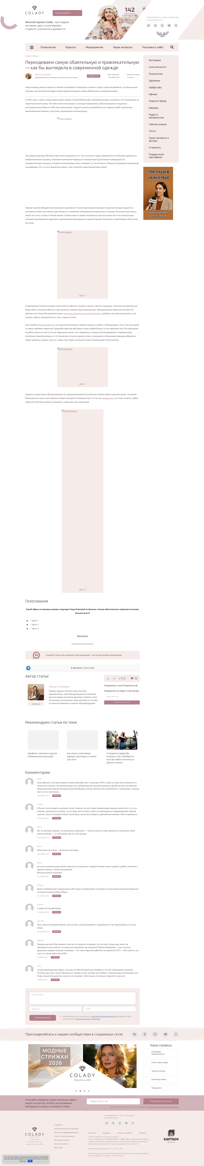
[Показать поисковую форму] (172, 47)
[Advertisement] (82, 189)
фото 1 (35, 620)
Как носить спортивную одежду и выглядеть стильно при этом (81, 756)
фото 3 (35, 628)
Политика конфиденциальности (66, 1132)
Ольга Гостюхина (43, 74)
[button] (76, 1091)
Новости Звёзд (157, 101)
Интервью (155, 60)
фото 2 (35, 624)
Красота (71, 47)
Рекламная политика (62, 1140)
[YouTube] (169, 25)
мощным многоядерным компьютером (82, 313)
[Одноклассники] (155, 25)
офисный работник (46, 325)
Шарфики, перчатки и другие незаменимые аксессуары (42, 755)
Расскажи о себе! (152, 47)
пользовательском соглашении (88, 1019)
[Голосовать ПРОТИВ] (114, 678)
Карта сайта (58, 1148)
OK (30, 1161)
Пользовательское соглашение (66, 1129)
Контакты (92, 1133)
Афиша (153, 94)
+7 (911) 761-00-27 (117, 1156)
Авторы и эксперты (124, 1133)
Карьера (153, 107)
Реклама (142, 1133)
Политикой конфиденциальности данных (163, 1107)
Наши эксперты (122, 47)
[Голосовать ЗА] (107, 678)
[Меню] (32, 47)
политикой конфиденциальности (104, 1016)
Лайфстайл (155, 87)
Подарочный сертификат (156, 156)
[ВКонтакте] (149, 25)
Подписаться (93, 76)
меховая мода (108, 398)
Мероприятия (94, 47)
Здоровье (154, 80)
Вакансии (106, 1133)
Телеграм (88, 667)
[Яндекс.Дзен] (176, 25)
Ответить (56, 795)
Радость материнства (156, 116)
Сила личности (157, 67)
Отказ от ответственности (64, 1136)
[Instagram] (162, 25)
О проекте (155, 147)
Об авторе (36, 704)
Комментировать (43, 1017)
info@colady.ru (98, 1156)
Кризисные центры (61, 1144)
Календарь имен (158, 1079)
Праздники (156, 1088)
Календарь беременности (157, 1053)
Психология (48, 47)
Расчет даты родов (159, 1062)
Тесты (152, 131)
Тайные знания (158, 124)
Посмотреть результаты (82, 643)
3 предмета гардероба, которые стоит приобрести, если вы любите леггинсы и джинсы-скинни (120, 758)
